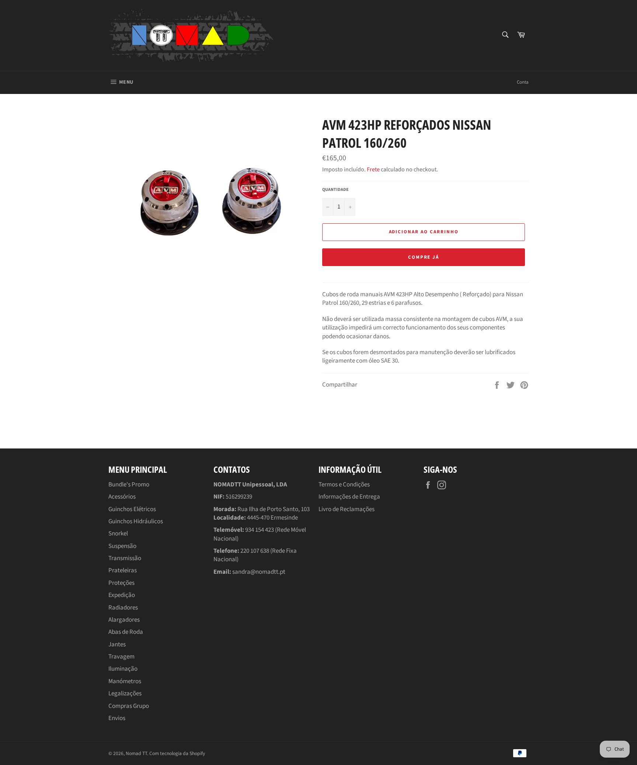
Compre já (423, 257)
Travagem (121, 656)
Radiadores (123, 607)
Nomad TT (136, 753)
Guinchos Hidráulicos (135, 521)
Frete (373, 169)
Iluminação (123, 668)
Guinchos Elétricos (132, 509)
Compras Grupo (128, 706)
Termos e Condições (344, 484)
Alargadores (124, 619)
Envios (116, 718)
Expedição (121, 595)
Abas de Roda (125, 632)
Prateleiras (122, 570)
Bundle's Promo (128, 484)
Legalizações (125, 693)
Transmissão (124, 558)
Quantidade (335, 190)
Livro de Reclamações (346, 509)
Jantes (117, 644)
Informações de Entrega (349, 496)
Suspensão (122, 546)
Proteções (121, 583)
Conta (523, 82)
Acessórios (122, 496)
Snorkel (118, 533)
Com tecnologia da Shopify (177, 753)
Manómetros (124, 681)
